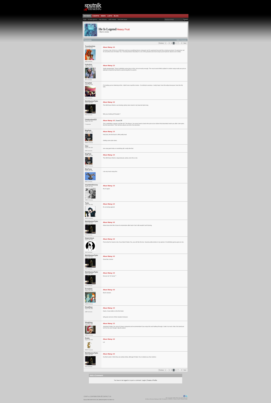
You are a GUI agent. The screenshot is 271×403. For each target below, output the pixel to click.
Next (185, 43)
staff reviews (112, 19)
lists (109, 16)
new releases (103, 19)
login (84, 19)
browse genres (92, 19)
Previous (161, 43)
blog (116, 16)
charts (96, 16)
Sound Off (119, 120)
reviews (87, 16)
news (103, 16)
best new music (122, 19)
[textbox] (173, 19)
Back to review (104, 32)
